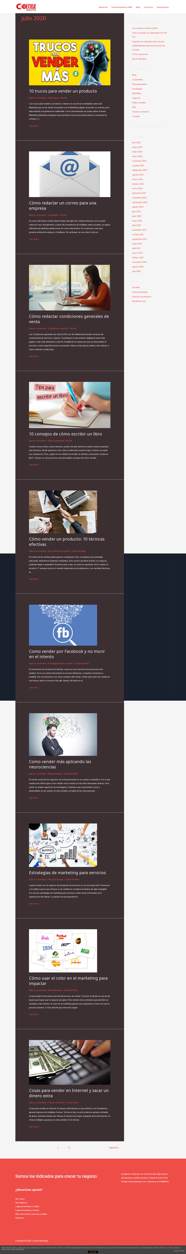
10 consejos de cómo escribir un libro (65, 434)
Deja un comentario (37, 98)
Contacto (148, 7)
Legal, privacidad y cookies (27, 1206)
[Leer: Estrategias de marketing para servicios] (63, 845)
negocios (64, 328)
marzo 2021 (137, 253)
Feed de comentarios (141, 296)
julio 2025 (136, 142)
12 (69, 1147)
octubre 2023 (138, 165)
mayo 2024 (137, 151)
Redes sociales (66, 663)
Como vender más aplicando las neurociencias (60, 764)
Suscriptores (163, 7)
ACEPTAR (93, 1252)
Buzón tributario (139, 59)
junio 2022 (136, 216)
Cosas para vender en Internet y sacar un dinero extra (69, 1093)
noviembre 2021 (139, 230)
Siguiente (115, 1147)
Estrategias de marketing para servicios (67, 872)
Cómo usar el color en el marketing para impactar (68, 980)
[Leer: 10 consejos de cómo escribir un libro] (69, 405)
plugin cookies (179, 1251)
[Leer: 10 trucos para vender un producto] (69, 62)
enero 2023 (137, 188)
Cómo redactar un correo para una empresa (62, 205)
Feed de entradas (140, 292)
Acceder (136, 287)
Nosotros (103, 7)
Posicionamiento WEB (122, 7)
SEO (134, 107)
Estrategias (53, 98)
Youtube (136, 116)
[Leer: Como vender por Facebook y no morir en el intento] (63, 625)
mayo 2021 (137, 243)
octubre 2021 (138, 234)
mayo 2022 (137, 221)
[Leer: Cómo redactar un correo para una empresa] (69, 174)
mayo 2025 (137, 147)
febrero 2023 (138, 184)
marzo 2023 (137, 179)
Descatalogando (139, 84)
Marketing (57, 773)
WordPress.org (139, 301)
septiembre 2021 (139, 239)
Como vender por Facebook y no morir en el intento (67, 653)
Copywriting (53, 328)
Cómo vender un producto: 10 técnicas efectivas (67, 541)
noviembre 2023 (139, 161)
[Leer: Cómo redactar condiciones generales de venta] (69, 287)
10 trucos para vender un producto (63, 91)
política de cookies (166, 1248)
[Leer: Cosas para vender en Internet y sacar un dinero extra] (69, 1062)
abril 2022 (136, 225)
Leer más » (34, 125)
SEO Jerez (20, 1199)
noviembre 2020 (139, 262)
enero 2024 (137, 156)
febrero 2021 (138, 257)
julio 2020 (136, 271)
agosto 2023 (138, 174)
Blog (138, 7)
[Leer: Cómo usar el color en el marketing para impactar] (63, 950)
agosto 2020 (138, 266)
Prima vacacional (139, 54)
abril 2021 (136, 248)
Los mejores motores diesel (145, 28)
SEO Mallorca (21, 1203)
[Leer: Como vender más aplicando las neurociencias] (63, 734)
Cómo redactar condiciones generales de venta (69, 318)
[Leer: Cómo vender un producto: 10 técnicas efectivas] (63, 511)
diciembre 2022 (139, 193)
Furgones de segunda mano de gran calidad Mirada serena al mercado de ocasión (148, 45)
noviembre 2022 (139, 198)
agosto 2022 (138, 207)
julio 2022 (136, 211)
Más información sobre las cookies (31, 1214)
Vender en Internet (61, 551)
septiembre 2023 (139, 170)
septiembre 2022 (139, 202)
